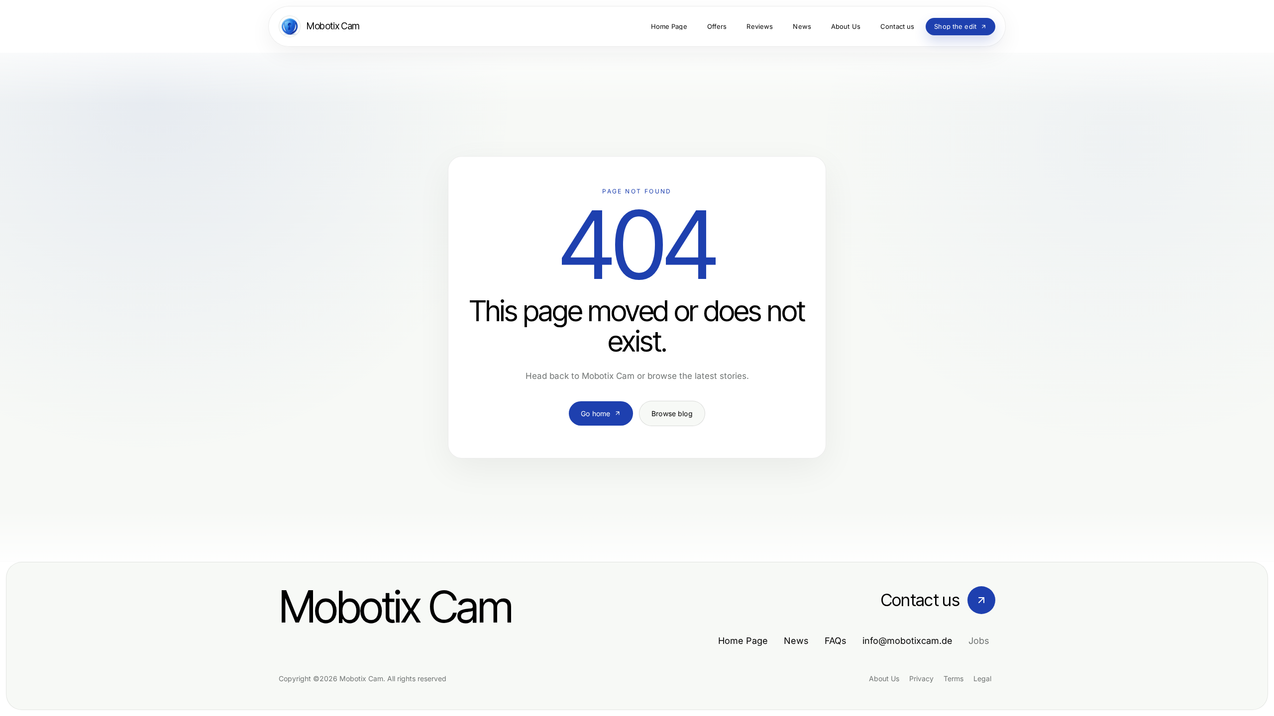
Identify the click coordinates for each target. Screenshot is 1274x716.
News (796, 640)
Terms (953, 678)
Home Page (743, 640)
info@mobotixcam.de (907, 640)
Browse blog (672, 413)
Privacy (921, 678)
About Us (884, 678)
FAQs (836, 640)
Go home (595, 413)
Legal (982, 678)
